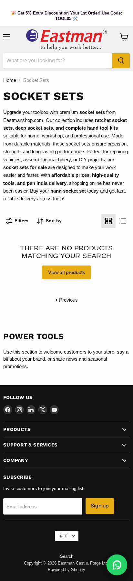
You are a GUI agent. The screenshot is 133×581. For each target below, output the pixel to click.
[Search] (121, 60)
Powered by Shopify (66, 569)
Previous (68, 300)
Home (9, 80)
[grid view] (108, 221)
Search (66, 556)
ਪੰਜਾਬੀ (63, 536)
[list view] (123, 221)
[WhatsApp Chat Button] (117, 565)
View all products (66, 272)
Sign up (100, 506)
